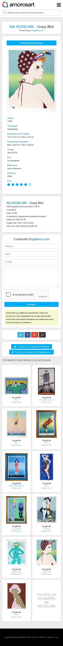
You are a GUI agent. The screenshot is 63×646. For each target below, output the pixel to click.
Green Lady (16, 571)
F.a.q (56, 637)
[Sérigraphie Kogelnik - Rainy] (16, 424)
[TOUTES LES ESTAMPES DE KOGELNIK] (46, 618)
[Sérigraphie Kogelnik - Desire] (16, 381)
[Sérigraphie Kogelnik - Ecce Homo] (16, 510)
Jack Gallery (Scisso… (46, 400)
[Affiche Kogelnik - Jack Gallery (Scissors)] (47, 381)
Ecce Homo (16, 529)
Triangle (47, 529)
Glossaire (50, 637)
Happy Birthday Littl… (16, 486)
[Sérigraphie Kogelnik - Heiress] (46, 424)
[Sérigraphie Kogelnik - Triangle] (46, 510)
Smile (16, 614)
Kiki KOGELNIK (22, 26)
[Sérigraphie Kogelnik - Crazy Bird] (46, 553)
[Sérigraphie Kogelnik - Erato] (46, 467)
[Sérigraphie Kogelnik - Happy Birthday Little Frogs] (16, 467)
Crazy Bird (46, 571)
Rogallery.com (38, 30)
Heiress (46, 443)
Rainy (16, 443)
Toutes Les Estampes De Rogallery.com (33, 352)
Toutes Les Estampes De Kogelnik (33, 346)
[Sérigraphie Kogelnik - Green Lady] (16, 553)
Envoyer (31, 304)
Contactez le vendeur (31, 43)
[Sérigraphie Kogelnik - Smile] (16, 596)
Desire (16, 400)
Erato (47, 486)
